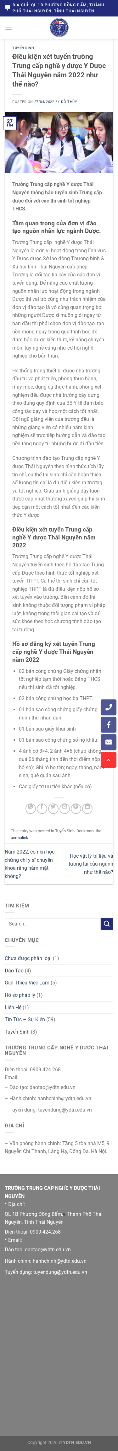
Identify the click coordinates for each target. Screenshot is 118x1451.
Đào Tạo (14, 971)
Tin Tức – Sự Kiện (25, 1019)
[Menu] (8, 27)
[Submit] (107, 924)
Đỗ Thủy (69, 102)
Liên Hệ (13, 1007)
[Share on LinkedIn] (87, 808)
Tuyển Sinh (23, 48)
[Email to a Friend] (64, 808)
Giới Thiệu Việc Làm (27, 983)
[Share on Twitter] (53, 808)
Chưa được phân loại (28, 958)
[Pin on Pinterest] (76, 808)
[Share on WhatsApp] (30, 808)
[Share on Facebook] (42, 808)
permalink (19, 837)
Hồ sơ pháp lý (20, 995)
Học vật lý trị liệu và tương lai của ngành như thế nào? (91, 864)
